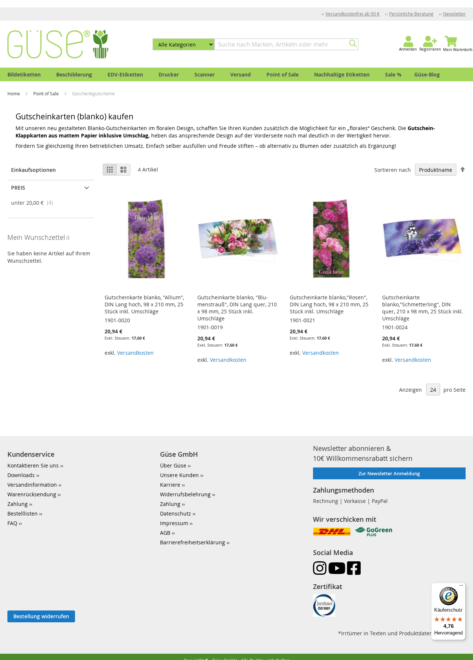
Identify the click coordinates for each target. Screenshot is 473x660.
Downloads (21, 475)
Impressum (174, 523)
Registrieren (430, 49)
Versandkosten (135, 352)
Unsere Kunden (179, 475)
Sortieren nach (392, 169)
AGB (165, 532)
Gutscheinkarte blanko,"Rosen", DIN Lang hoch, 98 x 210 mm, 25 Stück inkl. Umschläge (329, 304)
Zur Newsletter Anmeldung (389, 473)
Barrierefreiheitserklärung (192, 542)
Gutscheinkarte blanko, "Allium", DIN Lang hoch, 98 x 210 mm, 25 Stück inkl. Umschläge (144, 304)
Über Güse (173, 465)
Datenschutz (175, 513)
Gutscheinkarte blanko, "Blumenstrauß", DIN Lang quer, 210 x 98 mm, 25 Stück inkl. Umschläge (237, 308)
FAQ (12, 523)
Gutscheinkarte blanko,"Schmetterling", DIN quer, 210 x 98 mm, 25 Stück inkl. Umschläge (422, 308)
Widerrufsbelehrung (185, 494)
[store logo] (57, 44)
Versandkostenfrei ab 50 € (353, 14)
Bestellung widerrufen (41, 616)
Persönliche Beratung (411, 14)
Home (14, 93)
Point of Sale (46, 93)
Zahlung (17, 503)
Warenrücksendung (31, 494)
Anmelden (408, 49)
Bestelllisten (22, 513)
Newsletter (454, 14)
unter (34, 202)
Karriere (170, 484)
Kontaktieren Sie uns (33, 465)
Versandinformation (32, 484)
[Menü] (461, 587)
